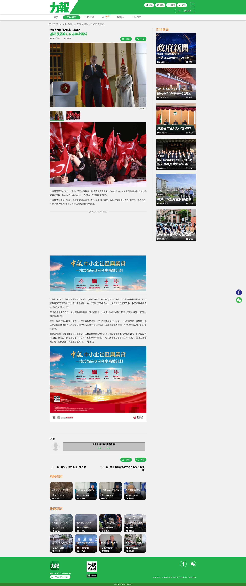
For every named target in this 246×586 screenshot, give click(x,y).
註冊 (99, 448)
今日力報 (89, 17)
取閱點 (120, 17)
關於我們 (156, 577)
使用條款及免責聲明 (170, 577)
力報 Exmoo (61, 577)
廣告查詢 (192, 577)
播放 (162, 156)
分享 (143, 39)
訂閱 (173, 5)
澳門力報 (53, 24)
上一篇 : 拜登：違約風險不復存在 (69, 467)
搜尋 (162, 5)
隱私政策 (183, 577)
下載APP (186, 11)
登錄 (108, 448)
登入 (151, 5)
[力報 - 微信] (239, 300)
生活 (105, 17)
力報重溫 (136, 17)
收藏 (128, 39)
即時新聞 (71, 17)
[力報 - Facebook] (239, 292)
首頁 (56, 17)
